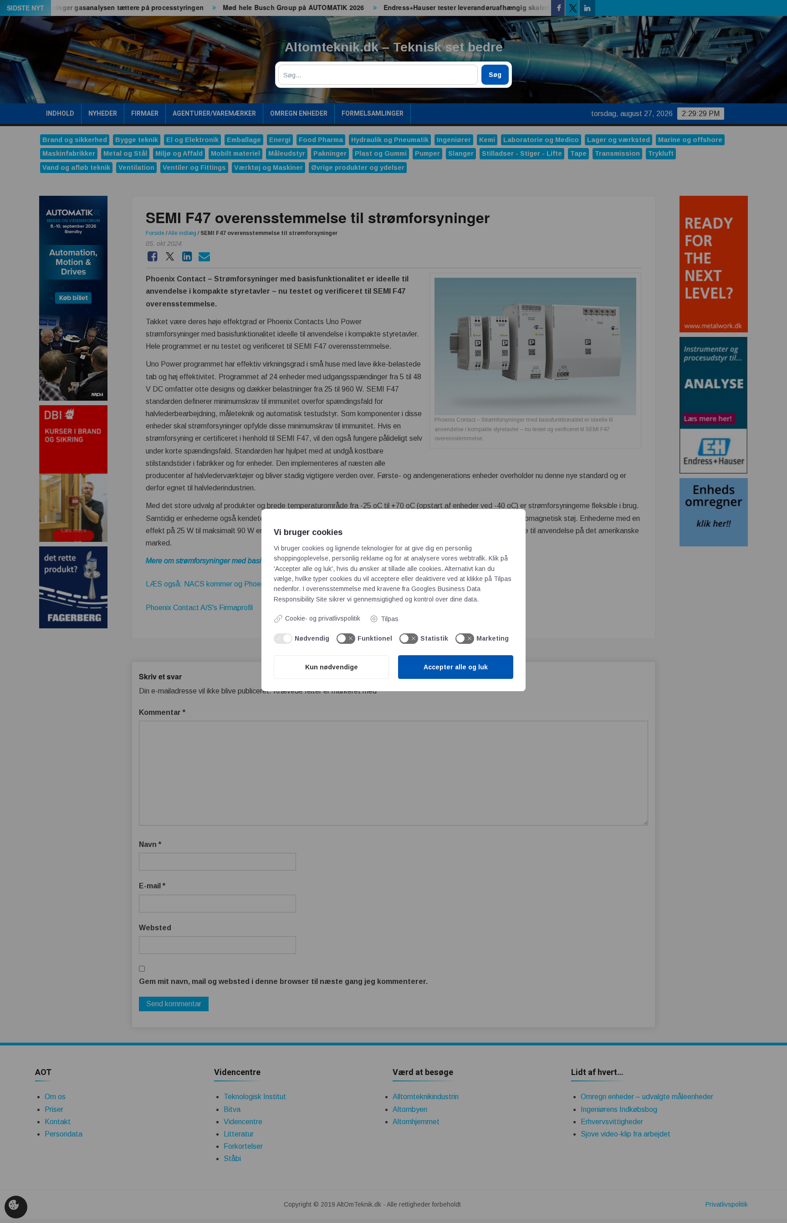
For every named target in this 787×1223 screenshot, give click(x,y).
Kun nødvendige (331, 667)
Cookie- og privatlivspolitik (322, 618)
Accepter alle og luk (456, 667)
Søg (495, 74)
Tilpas (390, 618)
